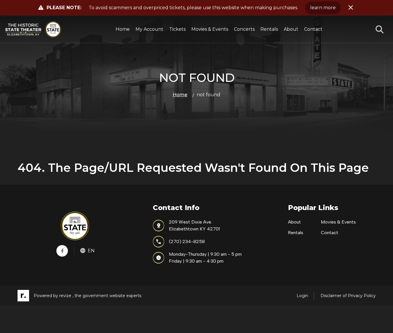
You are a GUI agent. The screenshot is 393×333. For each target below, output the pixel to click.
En (91, 250)
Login (302, 295)
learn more (323, 7)
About (291, 29)
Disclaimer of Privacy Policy (348, 295)
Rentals (269, 29)
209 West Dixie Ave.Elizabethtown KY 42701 (194, 225)
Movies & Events (209, 29)
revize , (66, 295)
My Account (149, 29)
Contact (313, 29)
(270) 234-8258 (187, 241)
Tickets (177, 29)
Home (123, 29)
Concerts (244, 29)
